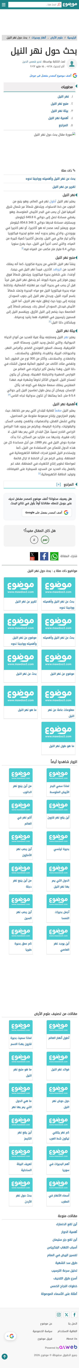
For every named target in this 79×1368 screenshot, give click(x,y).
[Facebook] (74, 1315)
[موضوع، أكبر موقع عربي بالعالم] (70, 5)
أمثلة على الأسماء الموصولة (59, 1294)
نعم (45, 540)
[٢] (50, 322)
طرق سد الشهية (66, 1263)
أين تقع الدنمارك (66, 1224)
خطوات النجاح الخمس (63, 1286)
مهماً (58, 410)
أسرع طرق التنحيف (65, 1278)
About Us (71, 1338)
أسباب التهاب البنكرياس (62, 1247)
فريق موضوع (45, 1338)
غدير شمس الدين (32, 61)
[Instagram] (59, 1315)
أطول (52, 201)
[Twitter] (66, 1315)
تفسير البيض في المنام (62, 1255)
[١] (22, 248)
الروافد (57, 269)
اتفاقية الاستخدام (67, 1331)
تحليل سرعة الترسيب (64, 1270)
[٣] (9, 395)
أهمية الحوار (69, 1232)
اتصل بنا (72, 1323)
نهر (66, 337)
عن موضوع (46, 1323)
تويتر (34, 556)
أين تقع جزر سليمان (65, 1239)
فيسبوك (44, 556)
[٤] (39, 473)
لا (34, 540)
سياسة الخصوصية (42, 1331)
